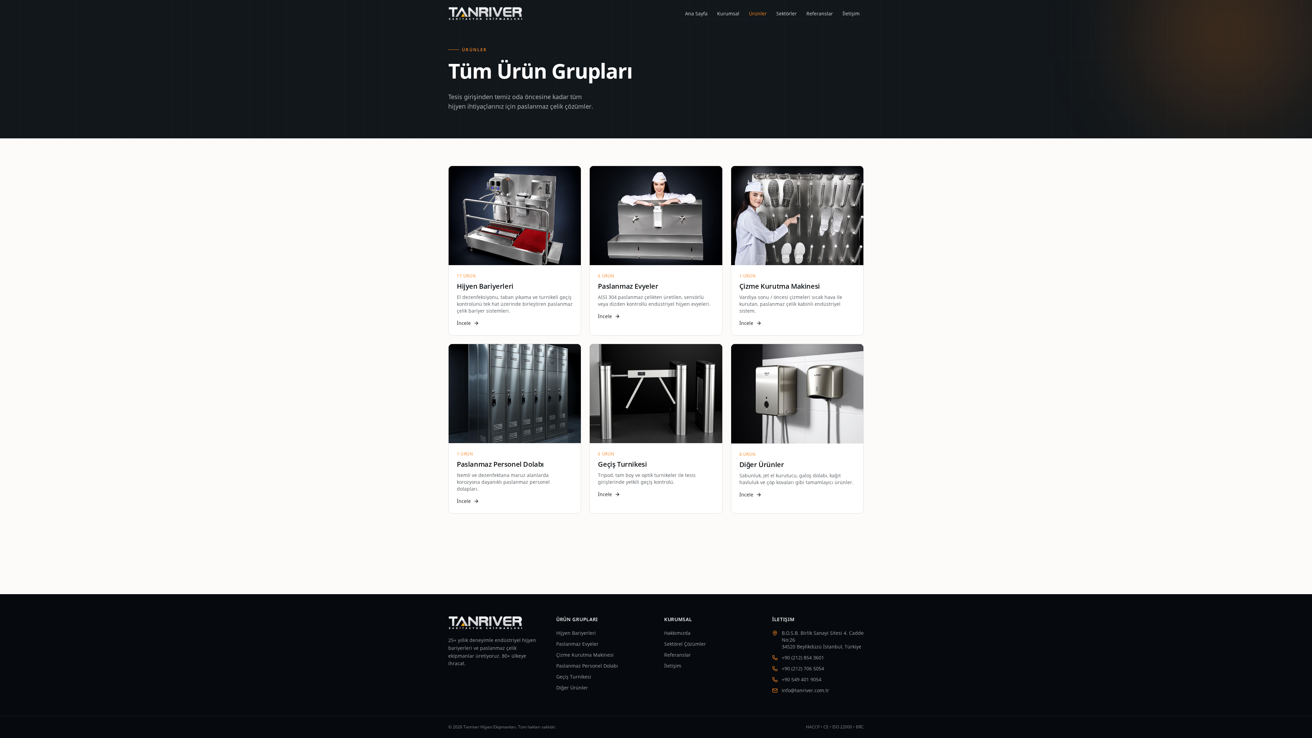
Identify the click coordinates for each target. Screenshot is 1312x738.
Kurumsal (728, 13)
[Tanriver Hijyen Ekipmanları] (485, 13)
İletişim (851, 13)
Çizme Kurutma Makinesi (585, 655)
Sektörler (786, 13)
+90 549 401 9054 (801, 679)
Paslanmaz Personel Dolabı (587, 665)
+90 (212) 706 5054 (803, 668)
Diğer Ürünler (572, 687)
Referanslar (819, 13)
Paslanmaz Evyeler (577, 644)
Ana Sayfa (696, 13)
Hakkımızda (677, 633)
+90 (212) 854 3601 (803, 657)
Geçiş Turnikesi (573, 676)
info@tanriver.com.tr (805, 690)
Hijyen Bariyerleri (576, 633)
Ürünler (758, 13)
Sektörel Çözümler (685, 644)
